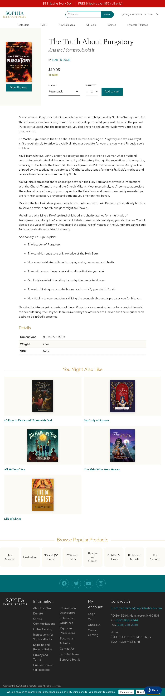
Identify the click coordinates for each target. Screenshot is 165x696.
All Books (91, 25)
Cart (91, 619)
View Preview (18, 87)
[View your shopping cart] (157, 14)
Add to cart (112, 91)
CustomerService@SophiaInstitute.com (136, 608)
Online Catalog (42, 629)
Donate (38, 613)
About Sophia (42, 608)
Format (52, 85)
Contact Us (67, 648)
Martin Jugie (61, 60)
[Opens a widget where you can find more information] (153, 690)
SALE (44, 25)
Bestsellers (23, 25)
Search (107, 14)
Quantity (91, 85)
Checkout (94, 625)
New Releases (66, 25)
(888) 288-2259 (127, 625)
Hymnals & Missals (137, 25)
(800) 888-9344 (132, 14)
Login (91, 614)
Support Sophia (70, 659)
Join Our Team (69, 654)
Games (112, 25)
